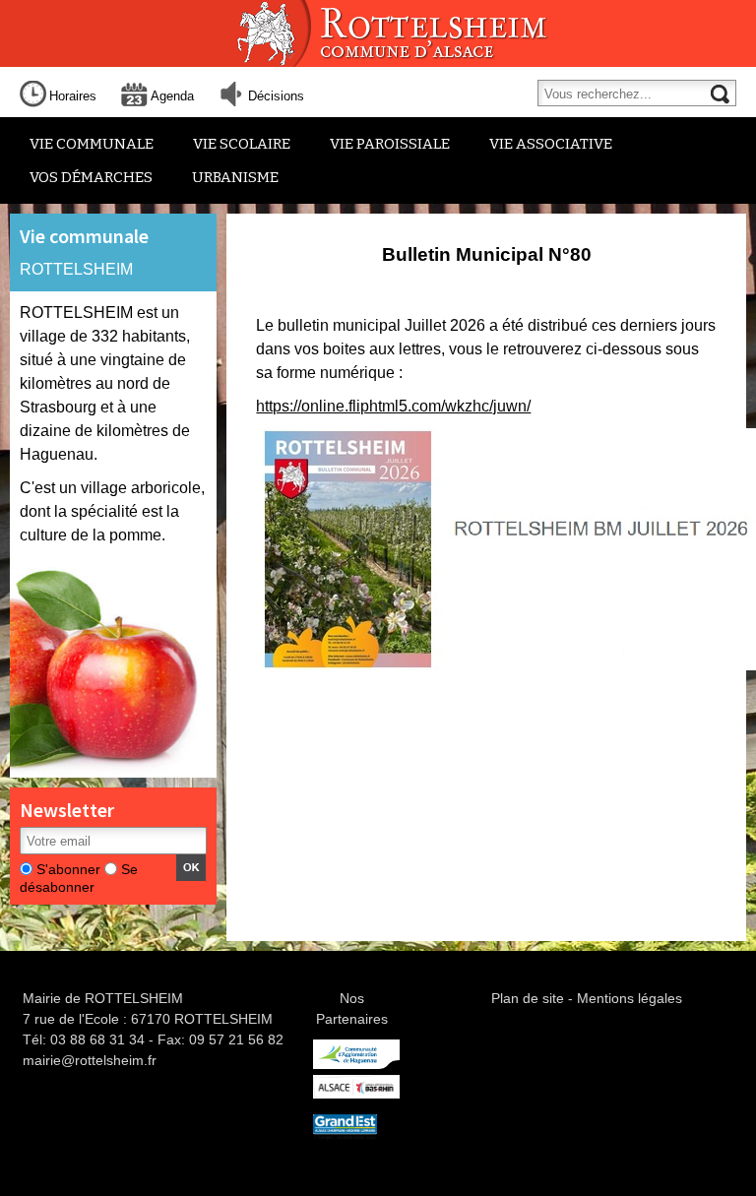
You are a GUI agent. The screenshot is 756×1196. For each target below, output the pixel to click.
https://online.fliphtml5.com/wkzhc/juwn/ (393, 406)
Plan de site (527, 998)
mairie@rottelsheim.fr (90, 1060)
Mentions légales (629, 998)
